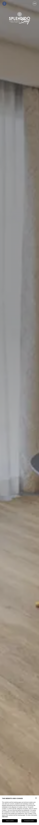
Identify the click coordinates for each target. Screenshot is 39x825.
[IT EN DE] (34, 4)
